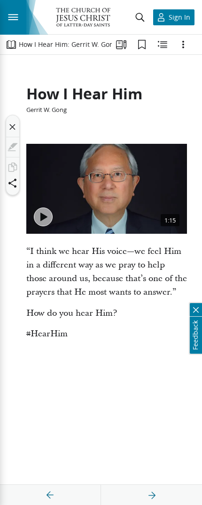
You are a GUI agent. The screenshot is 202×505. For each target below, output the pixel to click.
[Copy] (13, 167)
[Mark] (13, 147)
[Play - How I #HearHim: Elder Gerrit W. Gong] (43, 217)
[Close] (13, 127)
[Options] (183, 44)
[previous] (50, 495)
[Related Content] (162, 44)
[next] (151, 495)
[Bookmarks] (141, 44)
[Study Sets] (121, 44)
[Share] (13, 183)
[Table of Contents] (11, 44)
